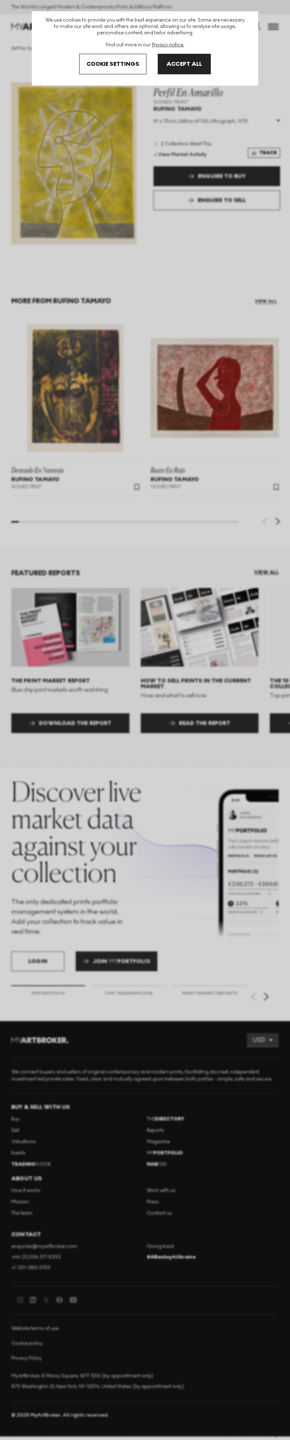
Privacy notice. (168, 45)
